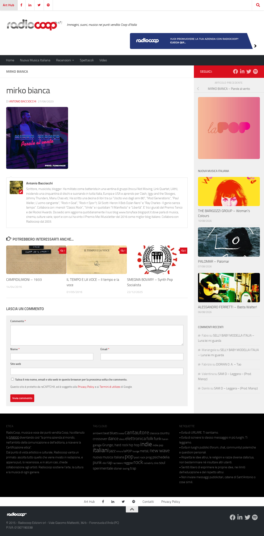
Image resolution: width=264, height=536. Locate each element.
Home (10, 60)
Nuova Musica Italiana (35, 60)
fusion (165, 439)
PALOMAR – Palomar (213, 261)
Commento (18, 321)
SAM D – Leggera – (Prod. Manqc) (236, 388)
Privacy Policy (86, 386)
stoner (118, 468)
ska (156, 463)
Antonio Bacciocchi (22, 101)
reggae (128, 463)
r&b (104, 463)
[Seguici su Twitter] (248, 71)
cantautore (137, 432)
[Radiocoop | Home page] (34, 25)
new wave (160, 450)
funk (157, 438)
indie (146, 444)
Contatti (148, 502)
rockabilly (148, 463)
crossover (100, 439)
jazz (112, 451)
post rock (139, 457)
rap (109, 462)
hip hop (134, 445)
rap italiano (118, 463)
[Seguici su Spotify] (255, 71)
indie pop (158, 445)
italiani (101, 450)
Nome (15, 349)
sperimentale (103, 468)
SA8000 (14, 437)
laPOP (127, 451)
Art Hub (8, 5)
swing (126, 468)
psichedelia (161, 457)
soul (162, 462)
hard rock (121, 445)
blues (114, 433)
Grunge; (108, 445)
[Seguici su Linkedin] (242, 71)
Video (103, 60)
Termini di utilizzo (110, 386)
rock (138, 462)
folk (149, 438)
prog (149, 457)
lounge (135, 451)
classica (154, 433)
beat (106, 433)
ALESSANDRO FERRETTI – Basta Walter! (227, 307)
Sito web (15, 364)
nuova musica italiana (108, 457)
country (165, 433)
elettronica (135, 438)
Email (104, 349)
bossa (121, 433)
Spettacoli (87, 60)
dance (113, 438)
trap (133, 468)
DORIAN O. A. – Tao (228, 364)
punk (97, 462)
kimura (119, 451)
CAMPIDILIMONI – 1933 (24, 280)
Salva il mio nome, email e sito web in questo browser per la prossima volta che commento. (71, 379)
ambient (98, 433)
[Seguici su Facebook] (235, 71)
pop (129, 456)
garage (97, 445)
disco (122, 439)
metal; (144, 451)
